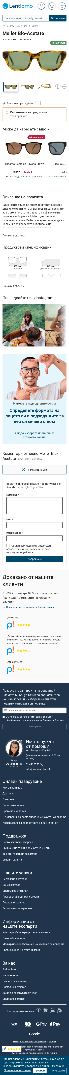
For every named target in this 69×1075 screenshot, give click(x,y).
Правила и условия (14, 811)
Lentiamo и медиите (14, 981)
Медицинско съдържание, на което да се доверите (33, 944)
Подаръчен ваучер (14, 805)
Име (9, 519)
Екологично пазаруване (17, 908)
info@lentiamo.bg (36, 769)
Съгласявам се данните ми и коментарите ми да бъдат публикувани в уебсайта (28, 549)
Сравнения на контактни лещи (21, 950)
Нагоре (52, 1041)
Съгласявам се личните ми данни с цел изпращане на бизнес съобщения (35, 718)
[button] (10, 87)
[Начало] (4, 26)
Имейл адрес (14, 532)
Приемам (40, 1070)
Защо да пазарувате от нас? (20, 993)
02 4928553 (32, 764)
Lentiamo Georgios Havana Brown (24, 164)
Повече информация (17, 1070)
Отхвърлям (58, 1070)
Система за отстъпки (15, 891)
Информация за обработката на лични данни (30, 823)
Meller (35, 26)
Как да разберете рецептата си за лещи (27, 932)
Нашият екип (10, 975)
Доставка (8, 793)
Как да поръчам (12, 787)
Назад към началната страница (29, 1041)
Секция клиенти (12, 860)
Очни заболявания (14, 938)
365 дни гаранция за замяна (20, 854)
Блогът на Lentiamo (14, 987)
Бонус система (11, 885)
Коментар (12, 494)
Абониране (34, 726)
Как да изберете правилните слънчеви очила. (34, 435)
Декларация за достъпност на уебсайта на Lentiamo (34, 817)
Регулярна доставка (15, 879)
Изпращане (34, 559)
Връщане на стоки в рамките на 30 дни (26, 848)
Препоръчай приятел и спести (21, 896)
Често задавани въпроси (18, 842)
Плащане (8, 799)
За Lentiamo (10, 969)
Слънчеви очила (18, 26)
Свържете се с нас (13, 999)
